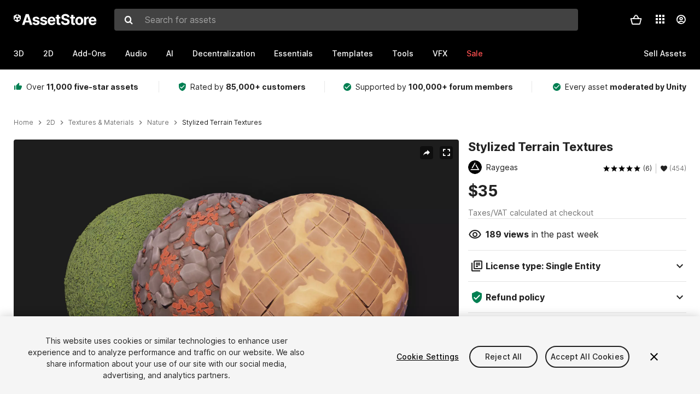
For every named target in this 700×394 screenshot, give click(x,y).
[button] (636, 19)
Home (23, 122)
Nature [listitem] (158, 122)
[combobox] (346, 20)
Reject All (503, 356)
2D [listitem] (50, 122)
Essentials (293, 53)
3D (19, 53)
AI (169, 53)
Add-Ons (89, 53)
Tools (402, 53)
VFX (440, 53)
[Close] (654, 357)
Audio (136, 53)
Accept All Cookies (587, 356)
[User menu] (680, 19)
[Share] (426, 152)
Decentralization (223, 53)
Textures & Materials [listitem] (101, 122)
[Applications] (660, 19)
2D (48, 53)
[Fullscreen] (446, 152)
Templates (352, 53)
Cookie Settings (427, 356)
